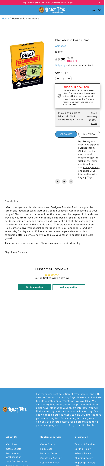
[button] (3, 10)
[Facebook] (57, 181)
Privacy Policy (83, 453)
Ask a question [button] (69, 287)
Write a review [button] (34, 287)
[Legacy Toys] (51, 10)
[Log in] (93, 10)
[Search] (88, 10)
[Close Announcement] (99, 2)
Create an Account (51, 458)
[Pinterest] (71, 181)
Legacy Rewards (50, 462)
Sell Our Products (16, 461)
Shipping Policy (84, 458)
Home (5, 18)
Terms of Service (85, 444)
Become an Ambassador (13, 455)
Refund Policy (83, 448)
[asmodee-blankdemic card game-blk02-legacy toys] (26, 64)
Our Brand (12, 444)
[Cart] (99, 10)
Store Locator (14, 448)
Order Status (48, 444)
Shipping (60, 65)
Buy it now (89, 134)
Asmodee (60, 46)
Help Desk (46, 448)
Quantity (61, 72)
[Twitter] (64, 181)
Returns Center (49, 453)
